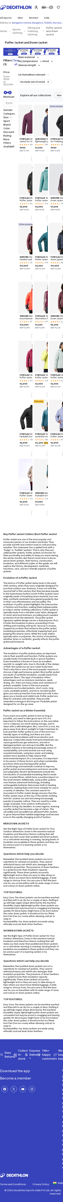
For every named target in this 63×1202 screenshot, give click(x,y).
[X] (14, 1089)
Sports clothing (17, 31)
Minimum (8, 96)
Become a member (16, 1078)
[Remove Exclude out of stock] (48, 82)
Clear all (15, 62)
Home (3, 31)
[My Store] (43, 7)
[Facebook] (5, 1089)
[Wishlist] (58, 7)
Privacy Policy (41, 1184)
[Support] (51, 7)
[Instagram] (32, 1089)
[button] (7, 18)
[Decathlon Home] (16, 7)
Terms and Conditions (13, 1184)
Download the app (15, 1071)
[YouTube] (23, 1089)
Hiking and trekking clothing (34, 31)
